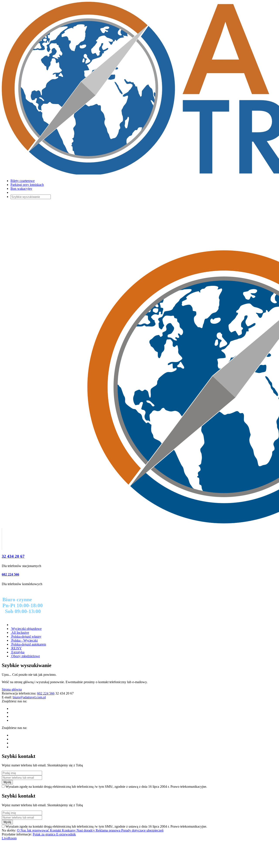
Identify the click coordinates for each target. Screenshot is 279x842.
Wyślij (7, 782)
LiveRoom (9, 838)
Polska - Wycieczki (24, 640)
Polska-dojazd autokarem (28, 644)
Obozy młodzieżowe (25, 656)
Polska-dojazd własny (25, 636)
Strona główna (12, 689)
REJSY (16, 648)
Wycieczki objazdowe (26, 628)
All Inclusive (19, 632)
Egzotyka (17, 652)
